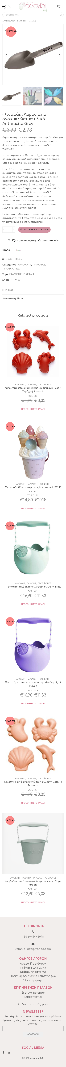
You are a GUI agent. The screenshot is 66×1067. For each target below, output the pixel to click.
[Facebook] (12, 280)
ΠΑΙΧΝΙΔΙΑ (21, 20)
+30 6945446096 (33, 936)
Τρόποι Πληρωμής (33, 967)
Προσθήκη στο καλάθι (36, 230)
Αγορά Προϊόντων (33, 963)
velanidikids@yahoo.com (33, 949)
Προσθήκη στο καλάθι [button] (33, 409)
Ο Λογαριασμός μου (33, 1004)
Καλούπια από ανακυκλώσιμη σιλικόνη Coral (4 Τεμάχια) (33, 784)
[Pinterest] (15, 280)
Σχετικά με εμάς (33, 992)
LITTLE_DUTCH (33, 495)
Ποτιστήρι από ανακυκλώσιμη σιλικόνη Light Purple (33, 684)
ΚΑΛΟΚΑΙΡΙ (24, 264)
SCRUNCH (33, 396)
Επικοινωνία (33, 997)
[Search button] (61, 14)
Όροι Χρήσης (33, 980)
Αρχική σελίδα (9, 20)
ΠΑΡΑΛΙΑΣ (32, 20)
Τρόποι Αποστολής (33, 971)
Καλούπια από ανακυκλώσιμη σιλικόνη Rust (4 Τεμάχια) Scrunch (33, 390)
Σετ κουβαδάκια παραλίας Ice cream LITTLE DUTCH (33, 489)
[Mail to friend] (18, 280)
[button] (6, 55)
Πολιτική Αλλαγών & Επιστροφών (33, 976)
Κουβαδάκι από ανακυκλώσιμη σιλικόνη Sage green (33, 883)
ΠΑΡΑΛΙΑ (28, 274)
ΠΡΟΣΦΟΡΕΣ (11, 268)
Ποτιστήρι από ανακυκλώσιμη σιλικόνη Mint (33, 586)
